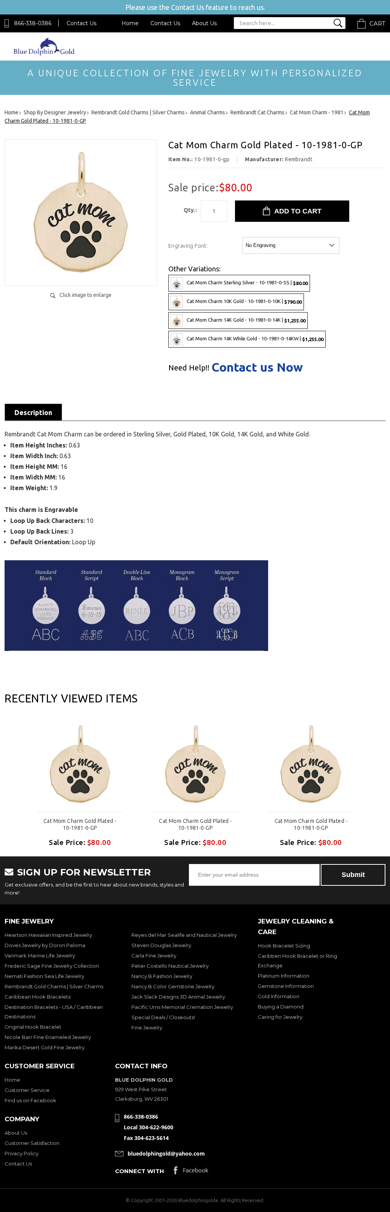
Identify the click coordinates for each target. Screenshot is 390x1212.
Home (130, 23)
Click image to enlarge (85, 295)
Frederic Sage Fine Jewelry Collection (52, 966)
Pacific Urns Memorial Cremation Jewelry (182, 1007)
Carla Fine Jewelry (153, 955)
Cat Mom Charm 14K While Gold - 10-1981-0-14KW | (255, 338)
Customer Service (27, 1090)
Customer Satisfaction (32, 1143)
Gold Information (278, 996)
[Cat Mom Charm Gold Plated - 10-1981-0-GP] (80, 272)
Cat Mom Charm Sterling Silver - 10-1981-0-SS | (247, 282)
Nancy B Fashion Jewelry (161, 976)
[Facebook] (191, 1172)
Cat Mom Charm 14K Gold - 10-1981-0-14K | (246, 320)
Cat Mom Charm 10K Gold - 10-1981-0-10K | (244, 301)
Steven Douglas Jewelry (161, 945)
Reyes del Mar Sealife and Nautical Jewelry (184, 935)
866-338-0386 (32, 23)
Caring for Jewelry (280, 1017)
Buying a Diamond (281, 1007)
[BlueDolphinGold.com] (45, 53)
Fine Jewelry (146, 1027)
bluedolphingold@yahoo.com (166, 1153)
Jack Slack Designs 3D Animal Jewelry (178, 997)
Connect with (139, 1171)
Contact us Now (257, 367)
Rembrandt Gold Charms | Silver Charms (54, 986)
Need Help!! (188, 368)
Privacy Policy (21, 1153)
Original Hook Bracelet (33, 1027)
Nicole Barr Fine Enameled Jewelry (48, 1037)
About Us (204, 23)
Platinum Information (283, 976)
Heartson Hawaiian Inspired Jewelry (48, 935)
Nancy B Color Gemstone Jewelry (172, 986)
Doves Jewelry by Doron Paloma (45, 945)
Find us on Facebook (30, 1100)
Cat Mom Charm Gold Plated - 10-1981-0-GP (79, 824)
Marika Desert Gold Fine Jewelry (45, 1047)
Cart (377, 23)
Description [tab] (33, 412)
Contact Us (81, 23)
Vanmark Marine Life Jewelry (40, 955)
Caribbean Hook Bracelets (37, 997)
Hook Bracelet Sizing (284, 946)
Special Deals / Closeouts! (163, 1017)
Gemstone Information (286, 986)
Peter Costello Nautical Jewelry (170, 966)
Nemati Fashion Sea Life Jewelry (44, 976)
